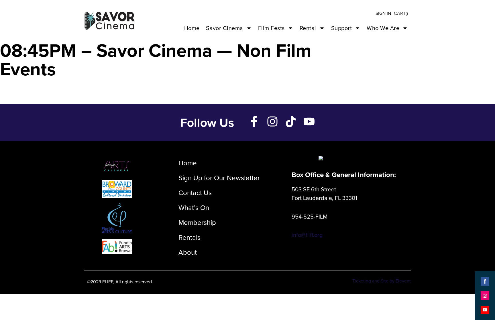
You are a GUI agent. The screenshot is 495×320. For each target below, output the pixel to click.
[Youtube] (309, 121)
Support (341, 28)
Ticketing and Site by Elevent (381, 281)
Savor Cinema (224, 28)
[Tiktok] (290, 121)
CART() (401, 13)
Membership (197, 222)
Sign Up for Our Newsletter (219, 178)
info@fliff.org (307, 235)
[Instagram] (272, 121)
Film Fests (271, 28)
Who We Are (383, 28)
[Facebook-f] (254, 121)
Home (192, 28)
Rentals (189, 237)
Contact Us (195, 193)
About (187, 252)
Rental (308, 28)
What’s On (193, 208)
